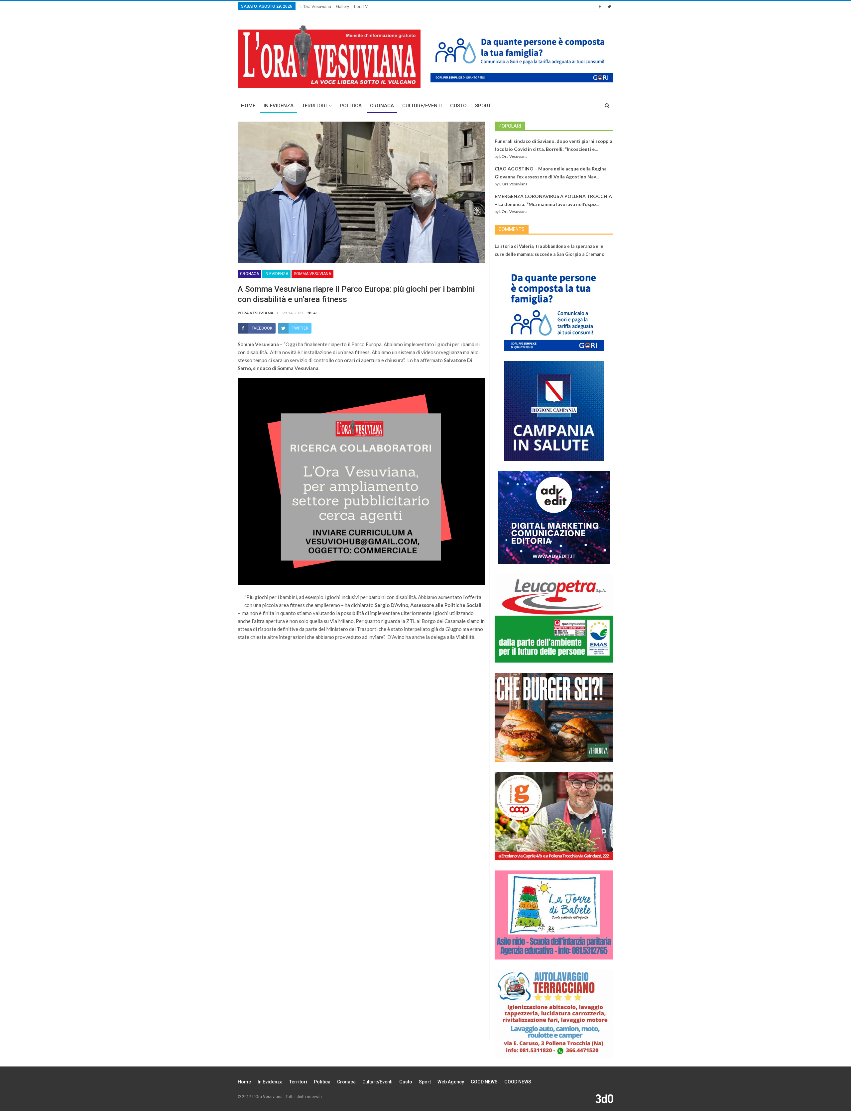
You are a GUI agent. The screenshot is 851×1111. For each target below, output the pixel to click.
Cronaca (382, 106)
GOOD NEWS (484, 1081)
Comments (512, 229)
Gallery (342, 6)
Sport (483, 106)
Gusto (458, 106)
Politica (351, 106)
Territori (314, 106)
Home (248, 106)
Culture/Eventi (422, 106)
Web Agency (450, 1081)
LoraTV (361, 6)
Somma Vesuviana (312, 273)
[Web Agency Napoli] (604, 1098)
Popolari (510, 126)
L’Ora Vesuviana (316, 6)
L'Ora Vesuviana (513, 156)
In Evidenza (279, 106)
